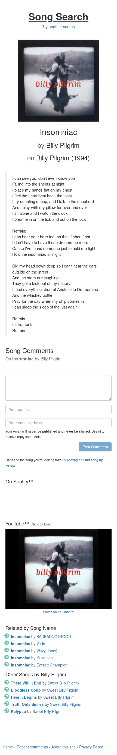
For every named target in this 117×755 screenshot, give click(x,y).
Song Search (58, 16)
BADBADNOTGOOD (41, 636)
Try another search (58, 26)
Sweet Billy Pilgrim (45, 683)
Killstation (32, 657)
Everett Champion (39, 665)
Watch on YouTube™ (58, 611)
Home (8, 747)
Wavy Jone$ (34, 650)
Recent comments (32, 747)
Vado (28, 643)
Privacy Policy (91, 747)
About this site (63, 747)
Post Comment (95, 447)
